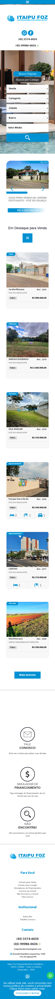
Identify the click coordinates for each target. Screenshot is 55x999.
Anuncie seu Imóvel (27, 891)
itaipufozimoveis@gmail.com (27, 949)
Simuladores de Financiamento (27, 888)
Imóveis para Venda (27, 882)
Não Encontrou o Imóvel (27, 894)
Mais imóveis (27, 675)
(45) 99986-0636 (26, 45)
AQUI (21, 988)
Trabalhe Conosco (27, 919)
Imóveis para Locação (27, 885)
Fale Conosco (27, 897)
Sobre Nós (27, 916)
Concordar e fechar (27, 993)
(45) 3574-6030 (27, 39)
